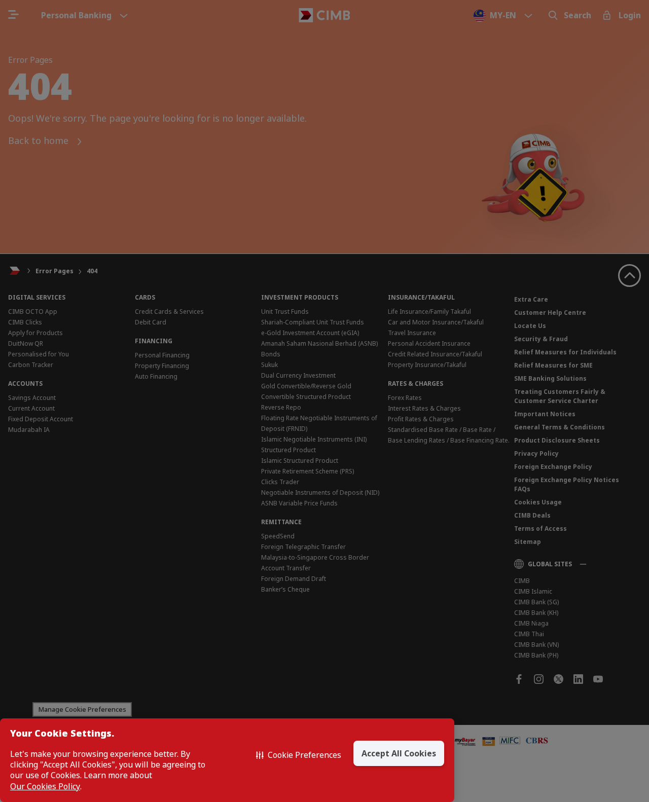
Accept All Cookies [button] (399, 753)
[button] (298, 755)
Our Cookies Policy (45, 786)
